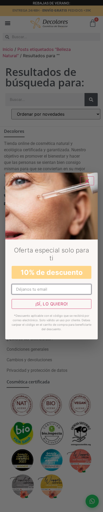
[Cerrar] (87, 180)
